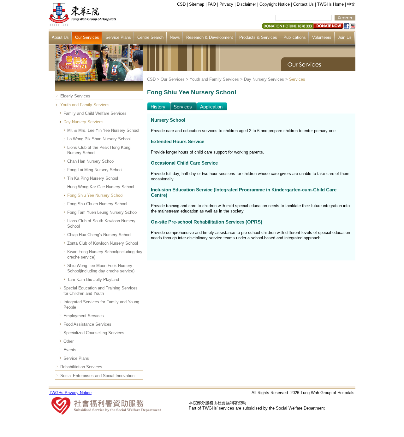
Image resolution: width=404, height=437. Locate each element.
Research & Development (209, 37)
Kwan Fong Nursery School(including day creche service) (104, 254)
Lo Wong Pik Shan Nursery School (99, 139)
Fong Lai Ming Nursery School (94, 169)
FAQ (212, 4)
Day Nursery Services (83, 121)
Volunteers (321, 37)
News (175, 37)
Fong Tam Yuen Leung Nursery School (102, 212)
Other (68, 341)
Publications (294, 37)
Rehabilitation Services (81, 366)
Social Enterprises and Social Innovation (97, 375)
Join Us (345, 37)
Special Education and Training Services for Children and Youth (100, 291)
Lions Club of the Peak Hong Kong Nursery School (98, 150)
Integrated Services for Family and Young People (101, 305)
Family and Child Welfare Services (95, 113)
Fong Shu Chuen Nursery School (97, 203)
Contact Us (303, 4)
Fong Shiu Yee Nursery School (95, 195)
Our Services (87, 37)
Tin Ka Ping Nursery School (92, 178)
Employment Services (83, 315)
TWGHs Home (330, 4)
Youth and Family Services (85, 104)
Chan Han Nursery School (91, 161)
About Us (60, 37)
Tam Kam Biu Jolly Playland (93, 279)
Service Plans (118, 37)
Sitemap (196, 4)
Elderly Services (75, 96)
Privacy (226, 4)
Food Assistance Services (87, 324)
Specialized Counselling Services (93, 332)
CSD (181, 4)
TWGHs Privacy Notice (70, 392)
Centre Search (150, 37)
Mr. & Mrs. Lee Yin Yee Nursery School (103, 130)
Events (69, 349)
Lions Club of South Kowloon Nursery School (101, 223)
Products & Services (258, 37)
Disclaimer (246, 4)
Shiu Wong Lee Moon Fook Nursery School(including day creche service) (100, 268)
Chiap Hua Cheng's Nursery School (99, 234)
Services (297, 79)
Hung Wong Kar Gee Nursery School (100, 186)
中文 (351, 4)
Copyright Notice (274, 4)
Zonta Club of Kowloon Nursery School (102, 243)
